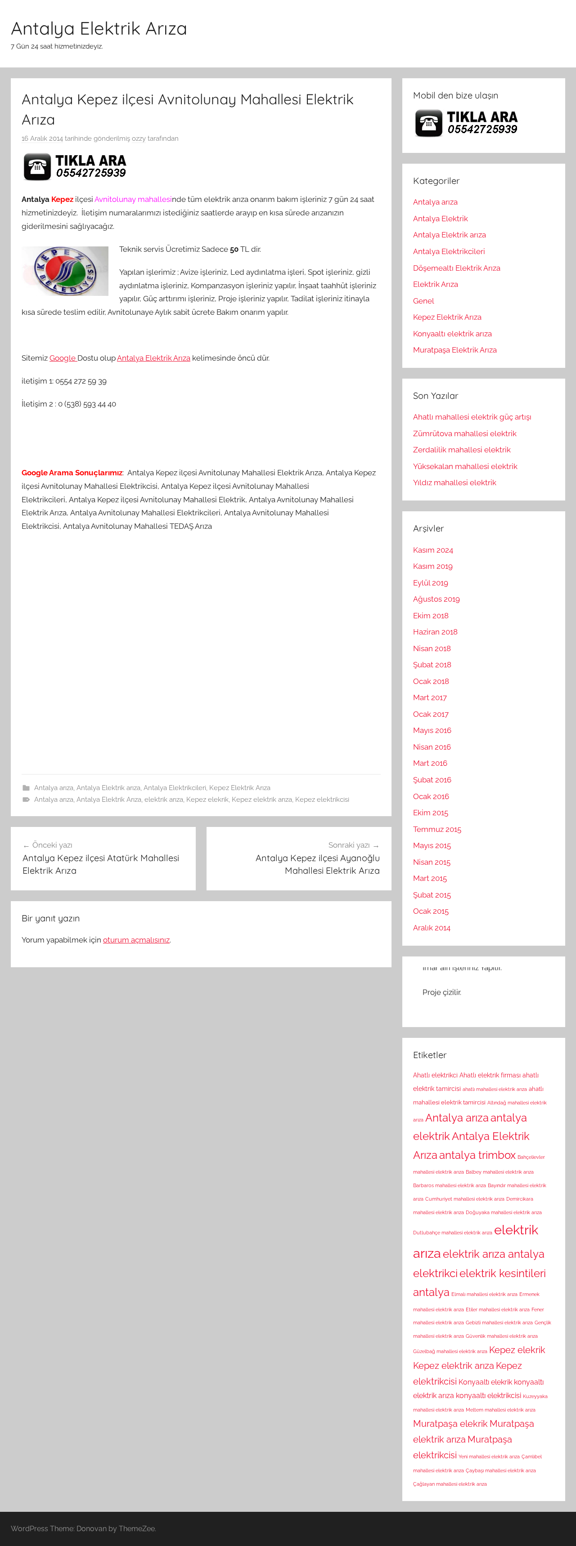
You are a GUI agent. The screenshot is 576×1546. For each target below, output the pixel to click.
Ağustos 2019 (436, 598)
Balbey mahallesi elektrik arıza (500, 1172)
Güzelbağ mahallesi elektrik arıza (450, 1351)
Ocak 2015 (431, 911)
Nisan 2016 (432, 746)
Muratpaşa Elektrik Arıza (455, 349)
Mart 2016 (430, 763)
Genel (423, 300)
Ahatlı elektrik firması (490, 1075)
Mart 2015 (430, 878)
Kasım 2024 (433, 549)
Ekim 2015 (430, 812)
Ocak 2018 (431, 681)
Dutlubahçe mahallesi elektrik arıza (452, 1232)
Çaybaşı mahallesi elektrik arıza (501, 1470)
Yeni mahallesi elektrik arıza (489, 1456)
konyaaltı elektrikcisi (488, 1395)
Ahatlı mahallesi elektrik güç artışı (472, 416)
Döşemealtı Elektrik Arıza (456, 268)
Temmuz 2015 (437, 829)
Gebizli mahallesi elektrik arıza (499, 1322)
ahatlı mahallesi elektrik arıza (495, 1089)
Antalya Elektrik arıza (108, 788)
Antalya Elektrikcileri (175, 788)
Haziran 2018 (435, 631)
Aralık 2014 (431, 927)
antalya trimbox (477, 1155)
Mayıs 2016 (432, 730)
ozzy (139, 138)
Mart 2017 (430, 697)
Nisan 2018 (432, 648)
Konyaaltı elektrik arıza (452, 333)
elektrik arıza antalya (493, 1254)
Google (63, 357)
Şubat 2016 (432, 779)
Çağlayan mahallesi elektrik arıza (450, 1484)
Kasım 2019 (433, 566)
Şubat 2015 (432, 894)
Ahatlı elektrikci (435, 1075)
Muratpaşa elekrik (450, 1423)
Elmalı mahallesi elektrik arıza (484, 1294)
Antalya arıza (53, 788)
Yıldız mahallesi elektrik (454, 482)
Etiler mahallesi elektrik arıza (498, 1309)
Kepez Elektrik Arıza (239, 788)
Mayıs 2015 (432, 845)
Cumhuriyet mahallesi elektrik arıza (464, 1199)
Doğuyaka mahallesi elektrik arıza (504, 1212)
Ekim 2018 (431, 615)
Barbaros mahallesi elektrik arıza (449, 1185)
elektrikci (435, 1273)
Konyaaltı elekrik (485, 1382)
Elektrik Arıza (435, 284)
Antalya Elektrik (440, 218)
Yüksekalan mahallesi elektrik (465, 466)
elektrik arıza (163, 799)
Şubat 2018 (432, 664)
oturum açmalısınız (136, 939)
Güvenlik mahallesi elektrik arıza (502, 1336)
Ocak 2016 (431, 796)
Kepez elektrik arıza (262, 799)
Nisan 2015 (431, 862)
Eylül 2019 (430, 582)
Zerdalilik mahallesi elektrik (462, 449)
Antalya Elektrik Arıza (99, 28)
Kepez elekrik (207, 799)
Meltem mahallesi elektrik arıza (501, 1409)
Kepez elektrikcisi (322, 799)
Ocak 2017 (431, 714)
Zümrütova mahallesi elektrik (465, 433)
